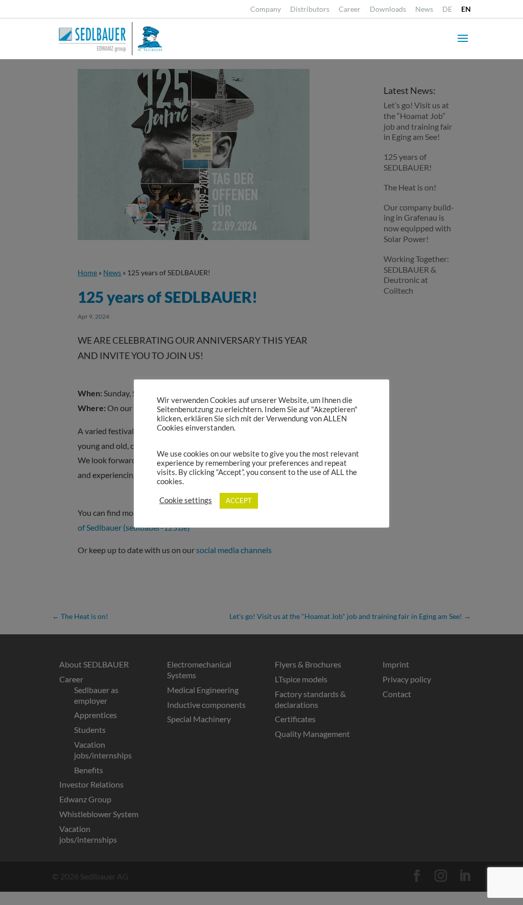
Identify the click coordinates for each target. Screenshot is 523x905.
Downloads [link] (388, 9)
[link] (447, 12)
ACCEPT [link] (239, 500)
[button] (463, 45)
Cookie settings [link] (185, 500)
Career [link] (350, 9)
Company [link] (265, 9)
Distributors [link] (309, 9)
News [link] (424, 9)
